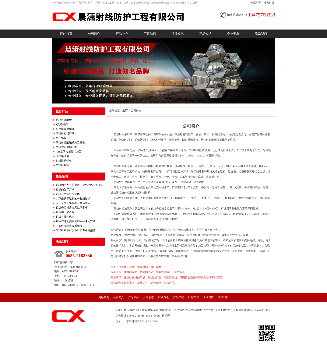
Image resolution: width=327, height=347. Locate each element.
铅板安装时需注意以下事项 (72, 207)
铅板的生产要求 (65, 189)
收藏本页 (255, 2)
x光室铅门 (62, 124)
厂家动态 (150, 33)
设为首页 (269, 2)
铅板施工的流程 (65, 212)
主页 (125, 110)
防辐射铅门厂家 (65, 133)
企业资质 (233, 33)
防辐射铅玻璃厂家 (66, 147)
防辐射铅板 (62, 165)
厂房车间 (193, 297)
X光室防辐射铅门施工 (69, 151)
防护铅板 (61, 138)
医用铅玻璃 (62, 156)
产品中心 (122, 33)
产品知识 (205, 33)
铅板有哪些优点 (65, 216)
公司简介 (94, 33)
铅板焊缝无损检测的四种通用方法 (76, 221)
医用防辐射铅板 (65, 129)
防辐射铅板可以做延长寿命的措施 (76, 230)
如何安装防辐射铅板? (69, 225)
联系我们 (261, 33)
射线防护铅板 (64, 160)
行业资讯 (177, 33)
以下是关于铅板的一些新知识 (73, 198)
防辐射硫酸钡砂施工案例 (70, 142)
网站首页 (66, 33)
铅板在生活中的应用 (68, 194)
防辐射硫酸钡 (64, 119)
